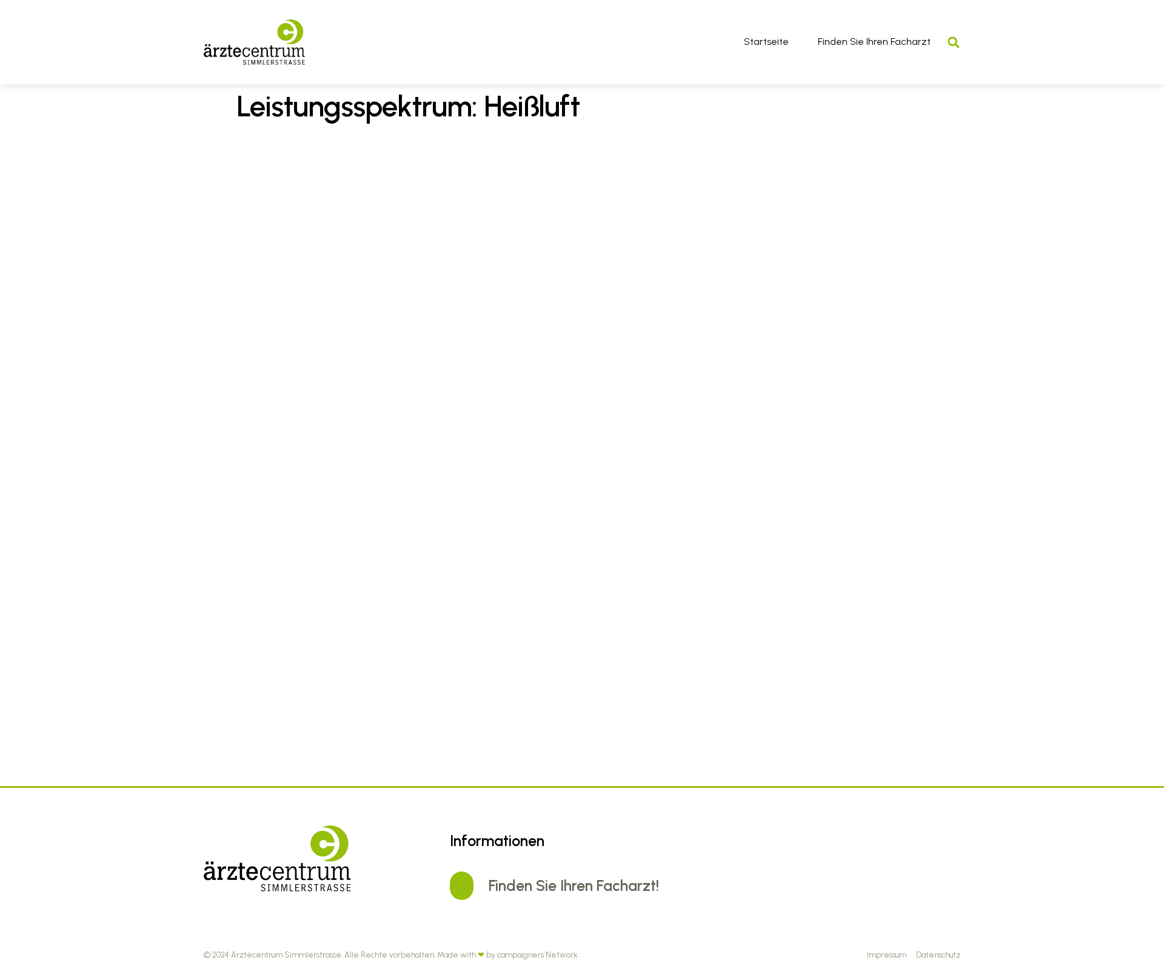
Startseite (766, 41)
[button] (953, 42)
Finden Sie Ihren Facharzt (874, 41)
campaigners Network (537, 954)
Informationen (497, 841)
